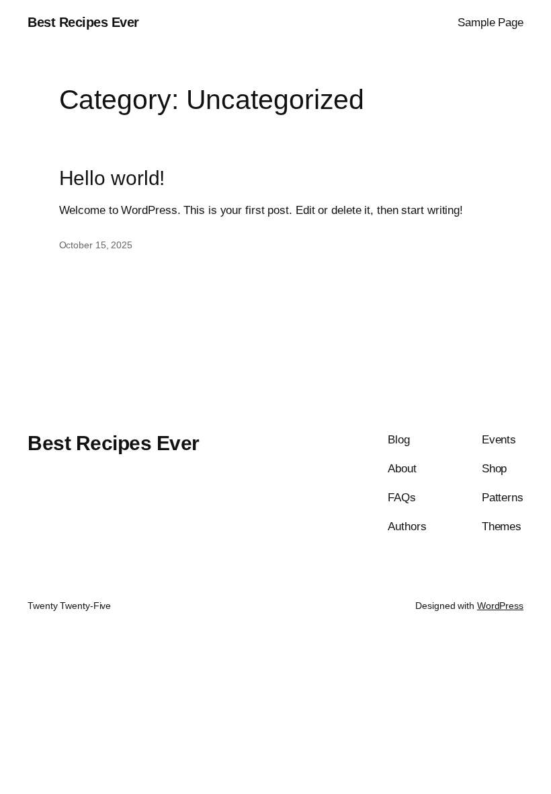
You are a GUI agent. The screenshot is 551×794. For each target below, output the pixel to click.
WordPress (500, 605)
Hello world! (112, 178)
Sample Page (490, 22)
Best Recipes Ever (83, 22)
